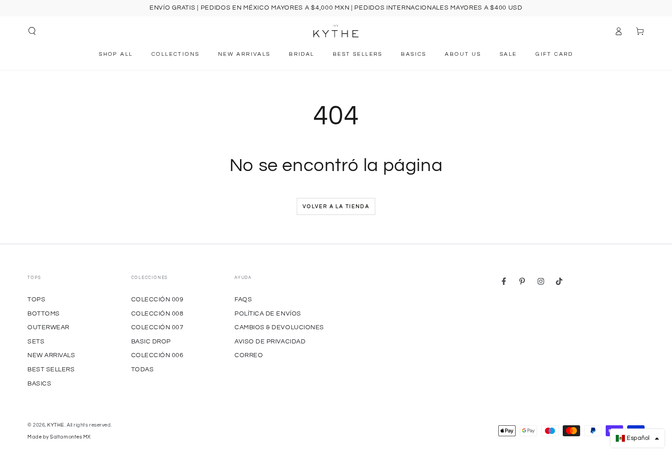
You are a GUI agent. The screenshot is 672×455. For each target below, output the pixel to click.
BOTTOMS (43, 313)
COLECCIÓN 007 (157, 327)
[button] (32, 31)
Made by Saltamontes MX (59, 436)
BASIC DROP (151, 341)
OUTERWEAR (48, 327)
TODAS (142, 369)
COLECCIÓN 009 (157, 299)
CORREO (249, 355)
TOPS (36, 299)
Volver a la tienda (336, 206)
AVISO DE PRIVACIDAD (270, 341)
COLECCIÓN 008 (157, 313)
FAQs (243, 299)
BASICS (39, 383)
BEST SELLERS (51, 369)
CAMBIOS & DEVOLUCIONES (279, 327)
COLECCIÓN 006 (157, 355)
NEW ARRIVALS (51, 355)
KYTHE (55, 425)
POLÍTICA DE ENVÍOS (268, 313)
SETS (35, 341)
